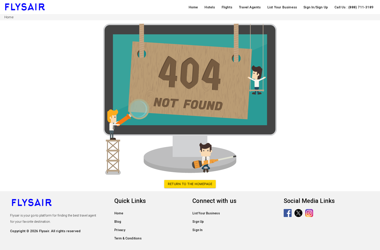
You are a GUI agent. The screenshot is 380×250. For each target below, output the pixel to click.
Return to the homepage (190, 184)
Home (193, 7)
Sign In (197, 230)
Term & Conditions (128, 238)
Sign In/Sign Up (315, 7)
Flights (227, 7)
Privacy (119, 230)
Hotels (210, 7)
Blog (117, 221)
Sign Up (198, 221)
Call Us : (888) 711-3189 (353, 7)
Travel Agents (250, 7)
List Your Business (282, 7)
